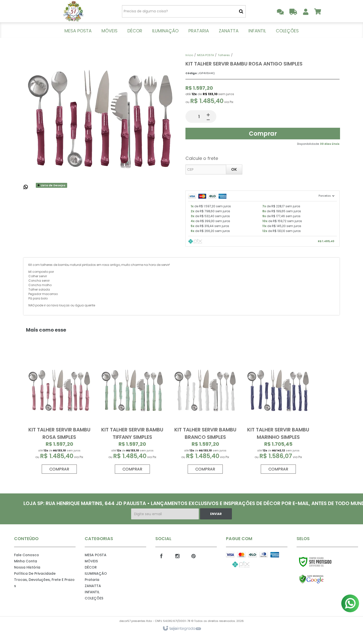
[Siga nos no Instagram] (177, 555)
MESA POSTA (205, 55)
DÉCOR (91, 567)
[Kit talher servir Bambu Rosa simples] (59, 414)
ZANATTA (93, 585)
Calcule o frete (201, 158)
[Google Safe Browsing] (322, 579)
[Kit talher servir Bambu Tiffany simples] (132, 414)
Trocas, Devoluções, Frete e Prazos (44, 582)
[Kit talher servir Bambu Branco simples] (205, 414)
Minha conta (25, 561)
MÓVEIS (91, 561)
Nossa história (27, 567)
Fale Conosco (26, 554)
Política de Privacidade (35, 573)
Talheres (224, 55)
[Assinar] (216, 513)
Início (189, 55)
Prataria (92, 579)
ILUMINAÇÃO (96, 573)
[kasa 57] (73, 11)
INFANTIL (92, 592)
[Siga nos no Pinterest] (193, 555)
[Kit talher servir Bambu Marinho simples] (278, 414)
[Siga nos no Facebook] (161, 555)
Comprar (263, 133)
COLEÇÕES (94, 598)
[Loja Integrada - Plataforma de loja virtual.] (182, 628)
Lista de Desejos (52, 185)
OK (234, 169)
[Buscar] (241, 11)
